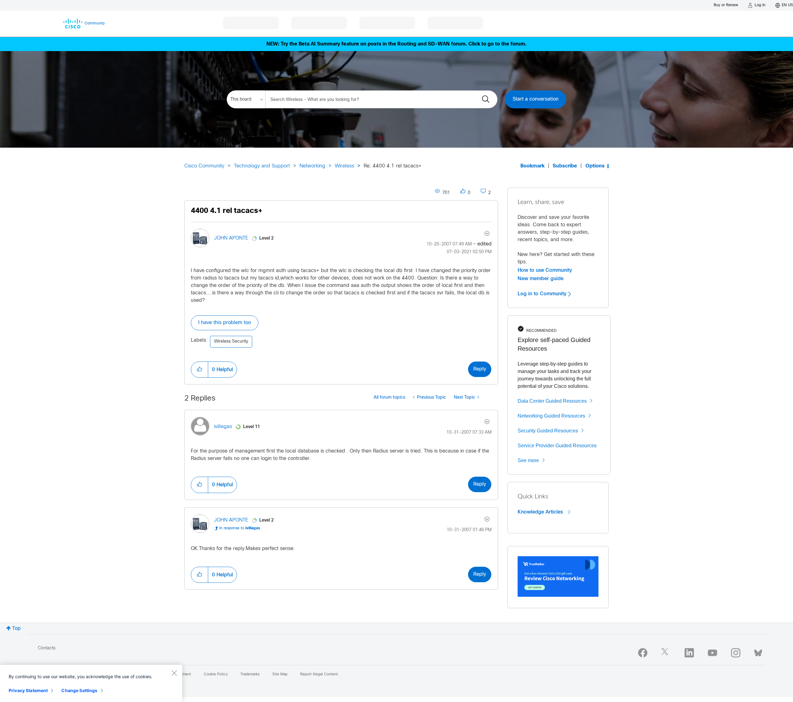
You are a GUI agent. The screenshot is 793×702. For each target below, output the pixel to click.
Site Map (279, 674)
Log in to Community (543, 293)
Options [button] (595, 166)
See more (528, 460)
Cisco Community (204, 166)
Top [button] (16, 628)
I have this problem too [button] (224, 322)
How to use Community (545, 270)
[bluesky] (758, 651)
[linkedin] (689, 652)
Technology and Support (262, 166)
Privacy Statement (28, 690)
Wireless (344, 166)
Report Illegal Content (319, 674)
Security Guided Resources (548, 430)
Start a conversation (536, 99)
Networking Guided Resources (551, 415)
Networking (312, 166)
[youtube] (712, 652)
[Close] (174, 673)
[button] (199, 369)
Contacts (46, 648)
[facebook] (642, 652)
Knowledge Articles (541, 512)
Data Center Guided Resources (552, 401)
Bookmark (532, 166)
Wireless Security (231, 342)
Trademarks (250, 674)
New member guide (540, 278)
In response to (239, 528)
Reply (479, 369)
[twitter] (666, 652)
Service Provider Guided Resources (557, 445)
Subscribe (565, 166)
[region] (91, 683)
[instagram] (735, 652)
